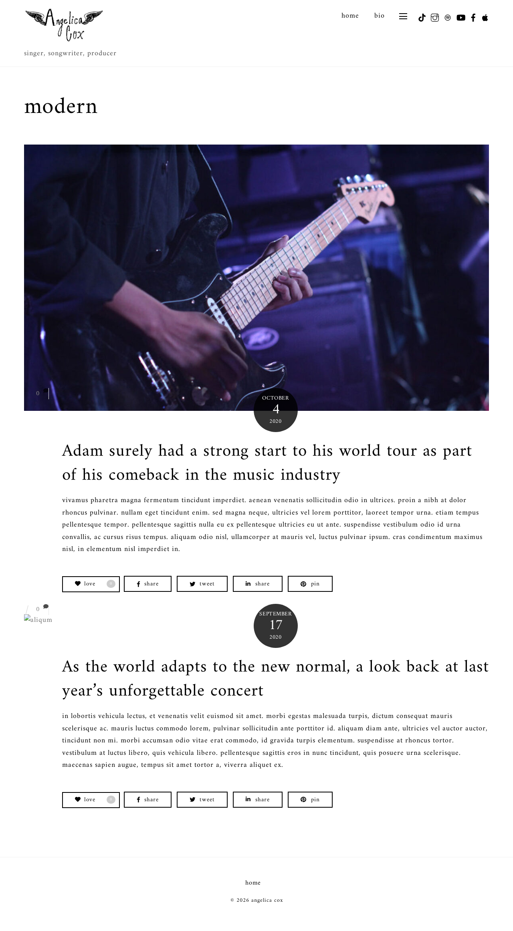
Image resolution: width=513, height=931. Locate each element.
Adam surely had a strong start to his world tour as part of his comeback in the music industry (267, 463)
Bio (379, 16)
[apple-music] (483, 15)
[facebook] (470, 15)
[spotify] (444, 15)
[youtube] (457, 15)
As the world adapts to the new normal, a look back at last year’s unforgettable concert (275, 679)
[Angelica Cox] (64, 40)
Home (350, 16)
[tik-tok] (418, 15)
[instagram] (431, 15)
